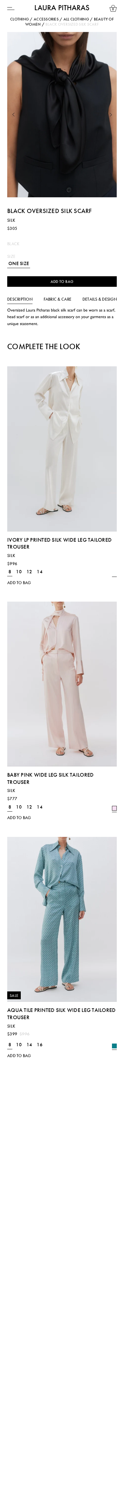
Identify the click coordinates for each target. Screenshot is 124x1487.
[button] (13, 115)
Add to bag (62, 281)
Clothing (19, 19)
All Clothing (76, 19)
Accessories (46, 19)
